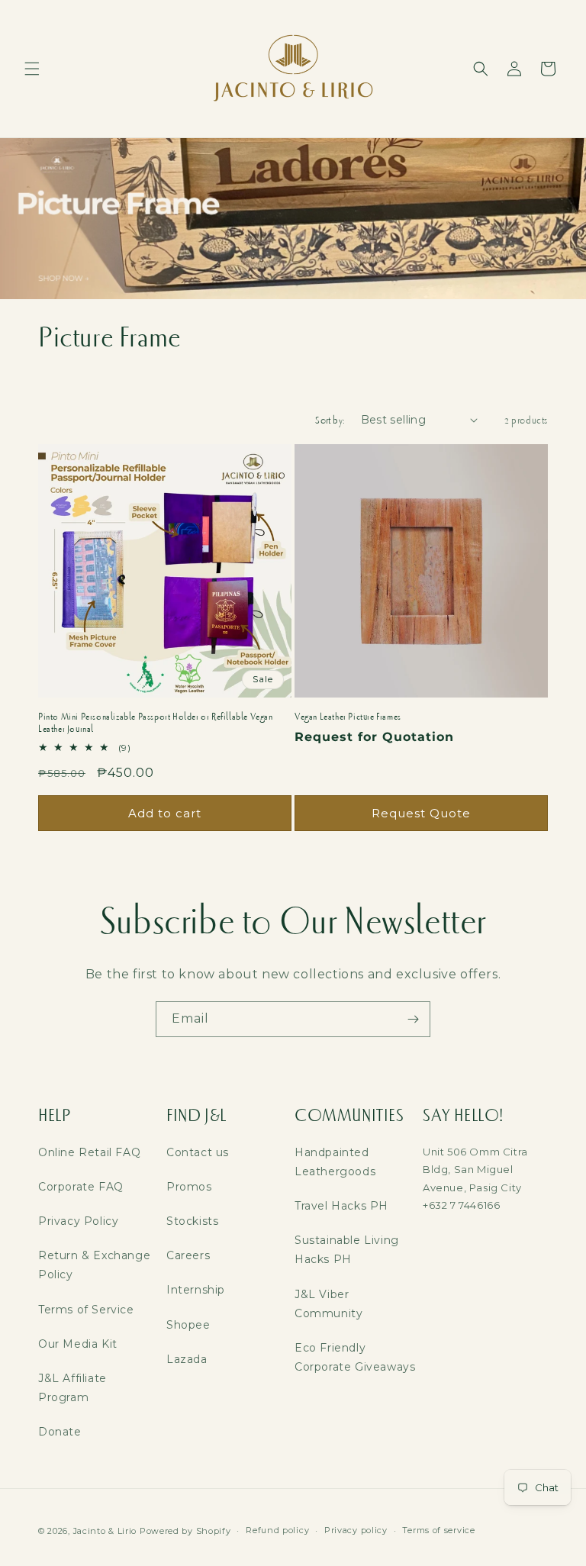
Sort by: (330, 420)
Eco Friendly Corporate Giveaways (355, 1357)
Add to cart (164, 813)
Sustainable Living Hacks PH (347, 1249)
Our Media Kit (78, 1344)
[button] (32, 68)
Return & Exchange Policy (94, 1265)
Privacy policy (356, 1530)
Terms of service (438, 1530)
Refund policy (277, 1530)
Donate (60, 1432)
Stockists (192, 1221)
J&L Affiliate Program (72, 1387)
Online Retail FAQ (89, 1152)
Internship (195, 1290)
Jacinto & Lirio (105, 1531)
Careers (188, 1255)
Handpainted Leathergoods (335, 1162)
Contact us (197, 1152)
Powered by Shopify (185, 1531)
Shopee (188, 1325)
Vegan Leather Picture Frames (348, 716)
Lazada (187, 1359)
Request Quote (421, 813)
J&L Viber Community (328, 1303)
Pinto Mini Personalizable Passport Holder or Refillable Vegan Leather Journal (155, 723)
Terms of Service (86, 1309)
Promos (189, 1187)
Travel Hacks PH (341, 1206)
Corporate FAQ (81, 1187)
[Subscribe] (413, 1019)
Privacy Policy (78, 1221)
